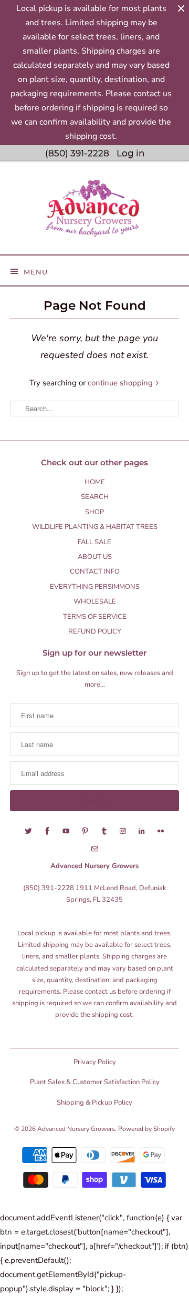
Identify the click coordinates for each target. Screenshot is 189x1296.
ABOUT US (95, 557)
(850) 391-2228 (77, 153)
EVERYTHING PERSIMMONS (95, 586)
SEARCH (95, 497)
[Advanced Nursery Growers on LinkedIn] (142, 831)
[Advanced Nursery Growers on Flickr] (160, 831)
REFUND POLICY (94, 631)
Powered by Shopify (146, 1129)
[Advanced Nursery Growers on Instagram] (123, 831)
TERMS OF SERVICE (95, 616)
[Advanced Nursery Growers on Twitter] (28, 831)
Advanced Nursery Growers (76, 1129)
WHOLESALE (95, 601)
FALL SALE (94, 542)
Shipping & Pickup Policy (94, 1102)
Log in (130, 153)
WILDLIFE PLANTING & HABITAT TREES (95, 527)
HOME (95, 482)
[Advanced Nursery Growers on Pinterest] (85, 831)
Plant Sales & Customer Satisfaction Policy (95, 1082)
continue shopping (121, 382)
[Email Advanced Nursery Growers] (94, 849)
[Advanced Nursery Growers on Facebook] (47, 831)
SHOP (94, 512)
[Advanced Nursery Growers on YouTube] (66, 831)
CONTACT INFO (95, 571)
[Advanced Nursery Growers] (94, 212)
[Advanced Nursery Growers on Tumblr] (104, 831)
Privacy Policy (95, 1062)
